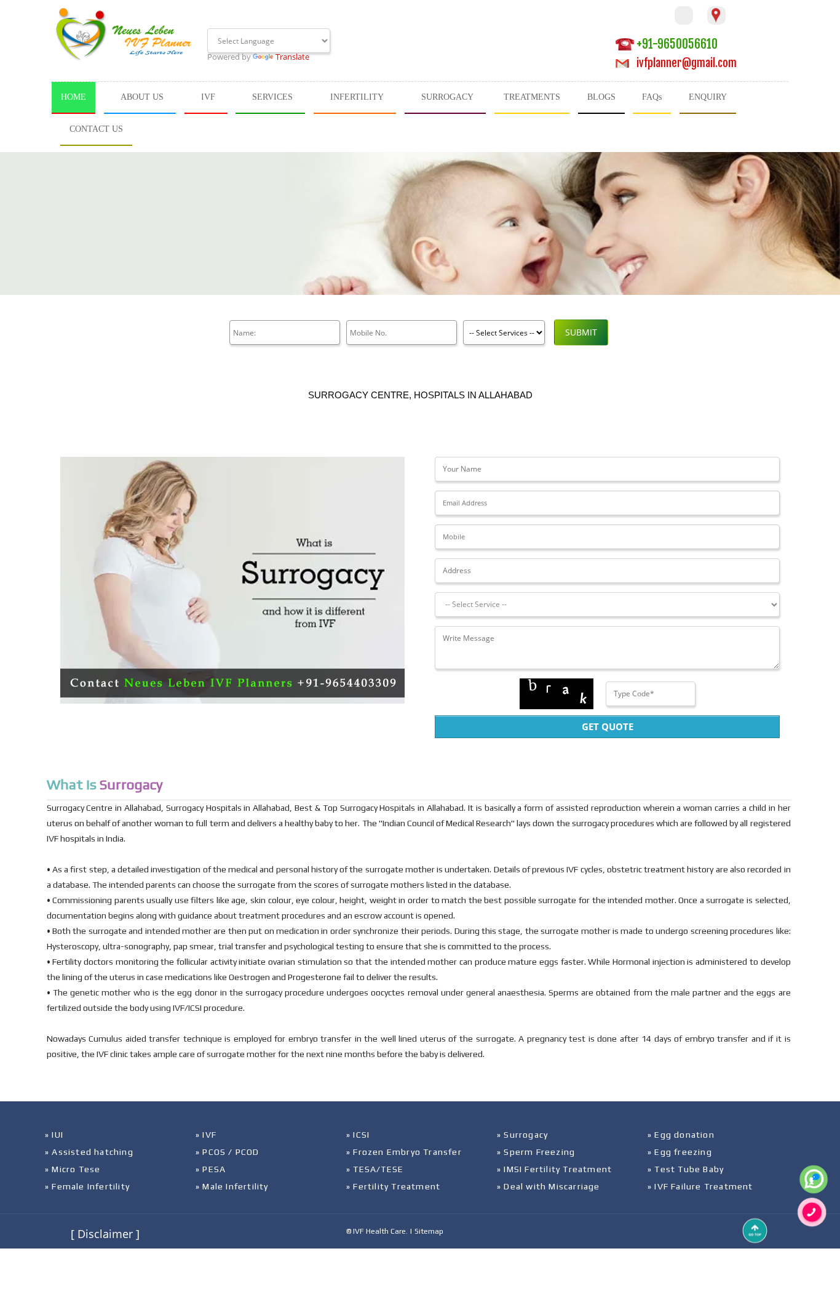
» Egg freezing (680, 1152)
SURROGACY (447, 97)
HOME (73, 97)
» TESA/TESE (374, 1169)
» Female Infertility (87, 1186)
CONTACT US (96, 129)
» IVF (206, 1135)
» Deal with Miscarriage (548, 1186)
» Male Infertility (232, 1186)
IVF (208, 97)
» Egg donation (681, 1135)
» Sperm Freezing (536, 1152)
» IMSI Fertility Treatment (554, 1169)
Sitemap (428, 1231)
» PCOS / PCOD (228, 1152)
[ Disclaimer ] (105, 1233)
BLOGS (601, 97)
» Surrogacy (522, 1135)
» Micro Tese (72, 1169)
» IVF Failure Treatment (700, 1186)
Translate (292, 56)
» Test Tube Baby (686, 1169)
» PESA (211, 1169)
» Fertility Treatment (393, 1186)
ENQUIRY (708, 97)
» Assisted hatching (89, 1152)
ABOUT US (142, 97)
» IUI (54, 1135)
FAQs (652, 97)
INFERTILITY (357, 97)
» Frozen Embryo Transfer (404, 1152)
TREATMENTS (532, 97)
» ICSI (358, 1135)
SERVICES (272, 97)
